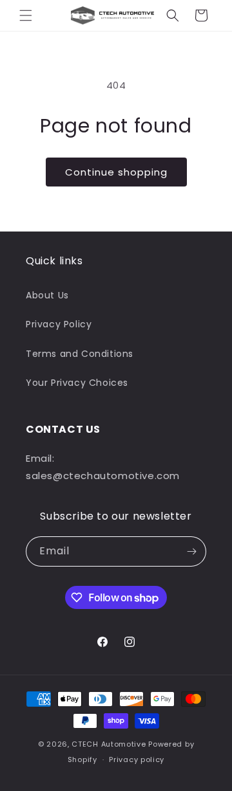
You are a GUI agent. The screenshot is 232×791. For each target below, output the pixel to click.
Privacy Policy (59, 324)
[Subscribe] (191, 551)
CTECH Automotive (109, 744)
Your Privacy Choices (77, 382)
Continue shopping (116, 172)
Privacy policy (136, 759)
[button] (26, 15)
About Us (47, 295)
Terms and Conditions (79, 353)
